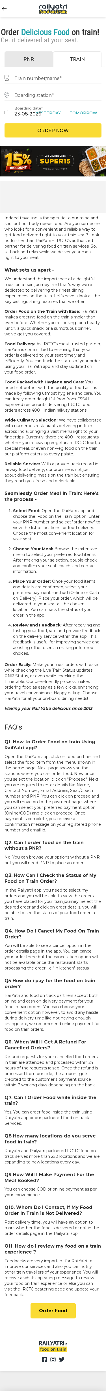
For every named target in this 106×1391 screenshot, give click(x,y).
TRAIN (77, 59)
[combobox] (53, 77)
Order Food (53, 1310)
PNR (28, 59)
